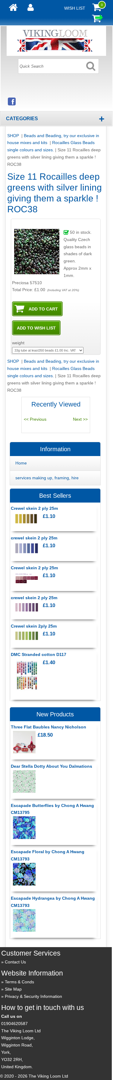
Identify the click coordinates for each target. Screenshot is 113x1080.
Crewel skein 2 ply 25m (34, 508)
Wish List (74, 8)
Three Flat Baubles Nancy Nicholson (48, 727)
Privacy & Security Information (33, 996)
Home (21, 463)
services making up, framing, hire (47, 477)
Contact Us (15, 961)
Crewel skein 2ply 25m (34, 626)
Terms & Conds (19, 981)
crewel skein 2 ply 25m (34, 537)
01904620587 (14, 1023)
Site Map (13, 989)
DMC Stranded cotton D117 (38, 654)
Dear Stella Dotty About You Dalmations (51, 766)
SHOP (13, 135)
